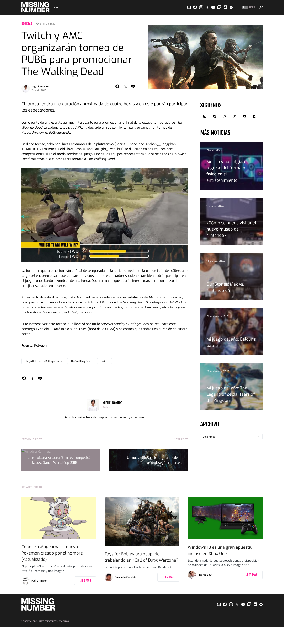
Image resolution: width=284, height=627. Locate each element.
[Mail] (189, 7)
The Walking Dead (81, 361)
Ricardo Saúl (205, 575)
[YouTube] (213, 7)
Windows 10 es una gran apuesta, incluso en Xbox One (220, 550)
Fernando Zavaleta (125, 577)
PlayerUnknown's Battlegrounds (43, 361)
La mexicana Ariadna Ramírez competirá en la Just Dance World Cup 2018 (59, 460)
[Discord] (225, 7)
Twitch (104, 361)
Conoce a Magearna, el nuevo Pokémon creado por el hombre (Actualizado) (52, 553)
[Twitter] (207, 7)
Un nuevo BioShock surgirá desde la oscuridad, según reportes (154, 460)
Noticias (26, 23)
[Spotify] (231, 7)
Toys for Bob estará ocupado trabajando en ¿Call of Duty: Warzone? (141, 557)
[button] (248, 7)
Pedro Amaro (39, 580)
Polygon (40, 345)
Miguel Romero (40, 86)
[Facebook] (195, 7)
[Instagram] (201, 7)
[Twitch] (219, 7)
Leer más (85, 581)
